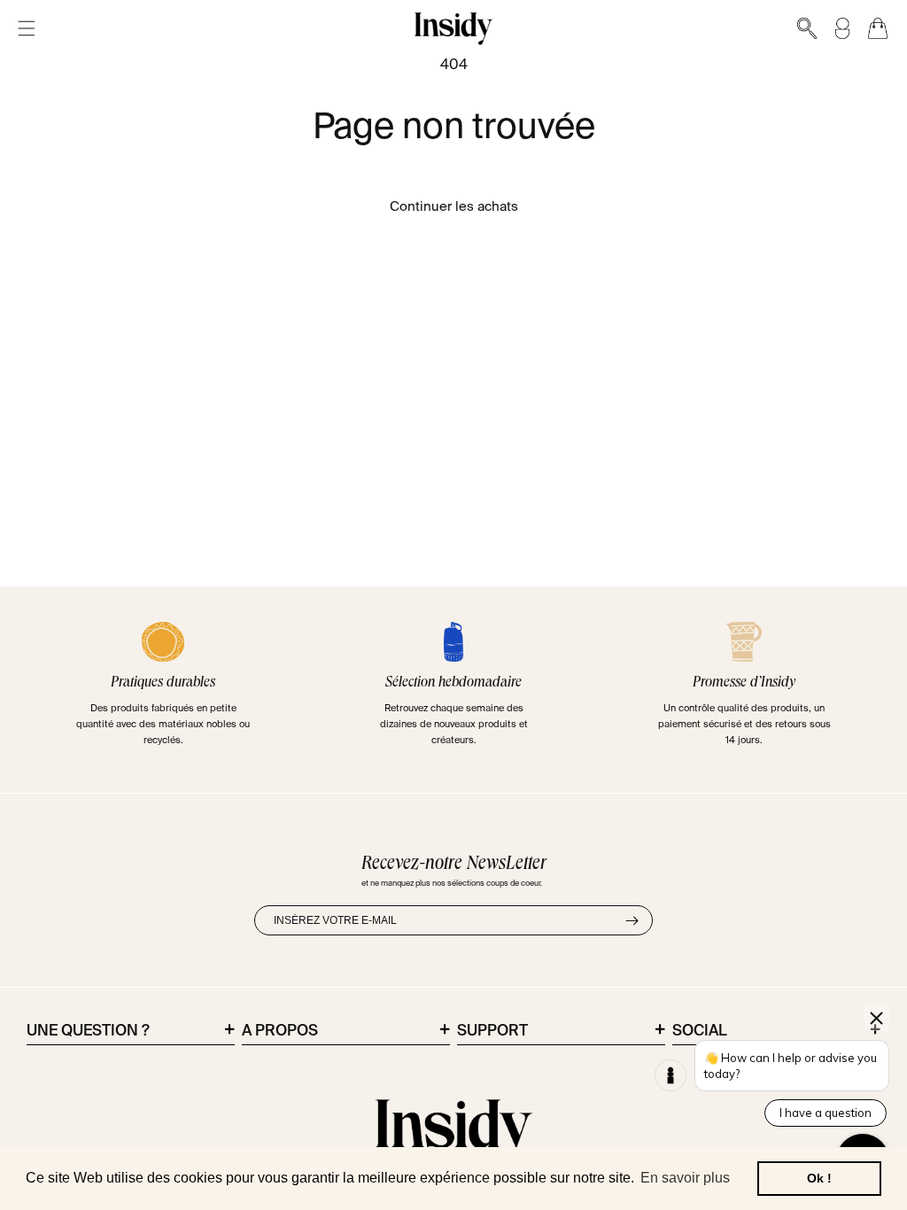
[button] (26, 28)
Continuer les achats (454, 206)
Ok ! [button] (819, 1178)
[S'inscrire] (631, 920)
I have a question (825, 1112)
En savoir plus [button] (685, 1177)
